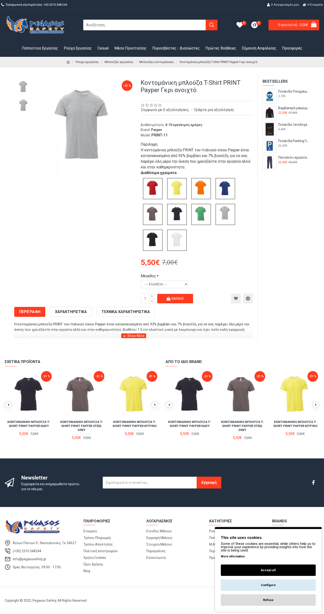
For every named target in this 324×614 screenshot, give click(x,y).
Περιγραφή (29, 311)
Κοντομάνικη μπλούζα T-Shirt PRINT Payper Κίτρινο (134, 424)
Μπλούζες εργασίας (119, 62)
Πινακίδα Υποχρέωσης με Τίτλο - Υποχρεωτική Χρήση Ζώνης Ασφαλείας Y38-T (294, 91)
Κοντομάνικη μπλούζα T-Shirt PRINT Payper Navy (28, 424)
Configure (268, 585)
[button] (8, 404)
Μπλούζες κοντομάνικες (156, 62)
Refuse (268, 600)
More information (233, 556)
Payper (156, 130)
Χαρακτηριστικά (71, 311)
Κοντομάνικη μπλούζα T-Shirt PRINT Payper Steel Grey (81, 426)
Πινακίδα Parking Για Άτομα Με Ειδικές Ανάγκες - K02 (294, 141)
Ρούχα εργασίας (87, 62)
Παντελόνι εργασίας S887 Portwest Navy (294, 157)
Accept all (268, 570)
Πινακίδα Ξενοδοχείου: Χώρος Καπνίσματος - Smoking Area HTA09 (294, 124)
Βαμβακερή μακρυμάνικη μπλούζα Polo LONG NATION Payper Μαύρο (294, 108)
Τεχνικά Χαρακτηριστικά (126, 311)
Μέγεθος (148, 276)
